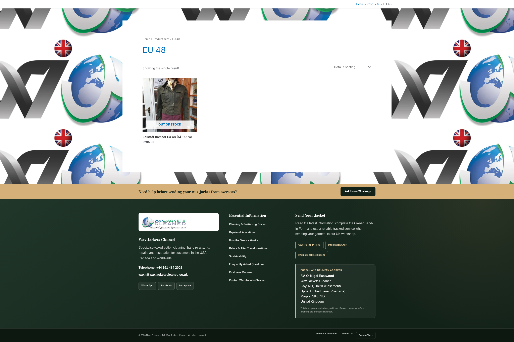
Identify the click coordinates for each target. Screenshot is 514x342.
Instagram (185, 285)
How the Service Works (243, 240)
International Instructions (311, 255)
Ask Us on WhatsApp (358, 191)
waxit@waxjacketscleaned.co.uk (163, 274)
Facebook (166, 285)
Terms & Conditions (326, 333)
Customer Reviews (240, 272)
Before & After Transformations (248, 248)
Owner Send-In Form (309, 245)
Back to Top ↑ (366, 335)
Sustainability (237, 256)
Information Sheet (337, 245)
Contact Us (347, 333)
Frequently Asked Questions (246, 264)
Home (146, 39)
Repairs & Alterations (242, 232)
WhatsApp (147, 285)
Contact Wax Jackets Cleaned (247, 280)
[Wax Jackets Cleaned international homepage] (179, 222)
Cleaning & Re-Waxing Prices (247, 224)
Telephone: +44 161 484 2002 (160, 267)
